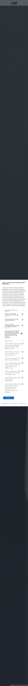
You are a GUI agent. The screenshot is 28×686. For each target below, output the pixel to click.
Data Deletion (5, 403)
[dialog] (14, 343)
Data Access (14, 403)
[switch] (22, 314)
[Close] (24, 282)
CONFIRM (8, 397)
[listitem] (14, 310)
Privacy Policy (22, 403)
